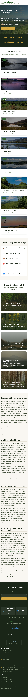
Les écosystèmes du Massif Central (8, 683)
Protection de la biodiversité (7, 688)
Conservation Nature (14, 551)
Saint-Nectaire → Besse (6, 657)
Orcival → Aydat (5, 652)
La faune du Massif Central (6, 679)
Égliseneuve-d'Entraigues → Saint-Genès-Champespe (12, 667)
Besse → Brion (5, 659)
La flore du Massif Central (6, 681)
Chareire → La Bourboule (7, 671)
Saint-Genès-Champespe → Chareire (9, 669)
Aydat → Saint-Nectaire (7, 654)
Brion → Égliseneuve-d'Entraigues (8, 665)
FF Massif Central (4, 677)
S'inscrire (14, 598)
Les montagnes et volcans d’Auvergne (9, 686)
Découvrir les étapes (8, 28)
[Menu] (25, 2)
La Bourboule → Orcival (7, 650)
